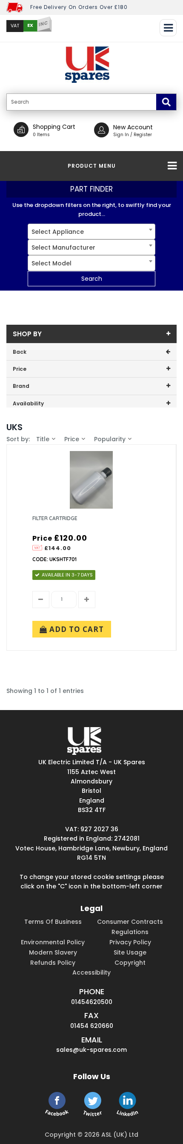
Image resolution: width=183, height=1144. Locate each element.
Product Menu (92, 165)
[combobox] (91, 231)
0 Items (41, 134)
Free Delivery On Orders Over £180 (79, 7)
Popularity (110, 439)
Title (42, 439)
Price (71, 439)
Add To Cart (75, 629)
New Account (133, 127)
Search (91, 278)
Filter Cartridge (54, 518)
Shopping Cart (54, 126)
